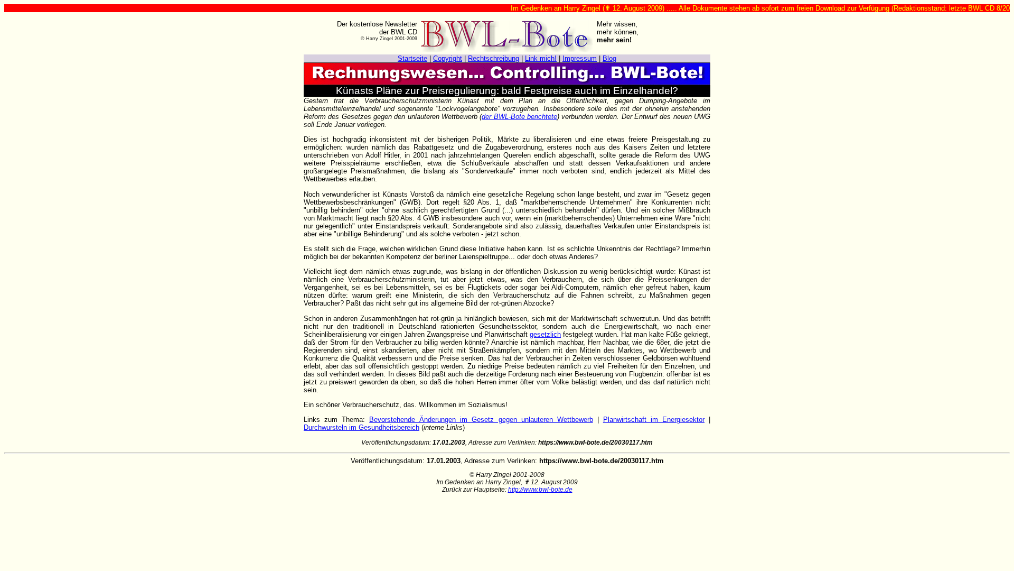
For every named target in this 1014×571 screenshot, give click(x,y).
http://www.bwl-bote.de (540, 489)
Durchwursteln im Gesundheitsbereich (361, 427)
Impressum (579, 58)
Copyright (447, 58)
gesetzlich (545, 334)
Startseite (412, 58)
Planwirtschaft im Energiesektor (654, 419)
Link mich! (541, 58)
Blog (609, 58)
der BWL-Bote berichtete (519, 117)
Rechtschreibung (493, 58)
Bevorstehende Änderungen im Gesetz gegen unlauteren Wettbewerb (481, 419)
